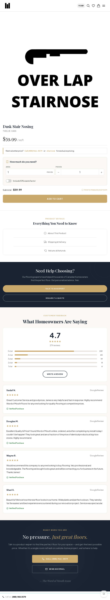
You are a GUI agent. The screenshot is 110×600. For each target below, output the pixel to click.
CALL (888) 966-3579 (57, 559)
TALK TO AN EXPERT (55, 289)
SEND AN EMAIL (57, 569)
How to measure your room (95, 190)
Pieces (59, 167)
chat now (51, 151)
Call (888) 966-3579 (33, 151)
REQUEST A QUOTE (55, 298)
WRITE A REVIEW (55, 374)
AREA (8, 167)
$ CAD (81, 5)
